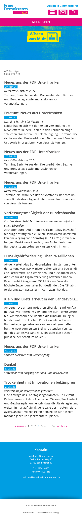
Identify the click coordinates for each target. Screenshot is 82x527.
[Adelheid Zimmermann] (16, 13)
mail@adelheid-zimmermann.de (43, 477)
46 (53, 426)
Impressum (28, 512)
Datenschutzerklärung (48, 512)
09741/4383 (43, 468)
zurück (21, 426)
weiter (61, 426)
